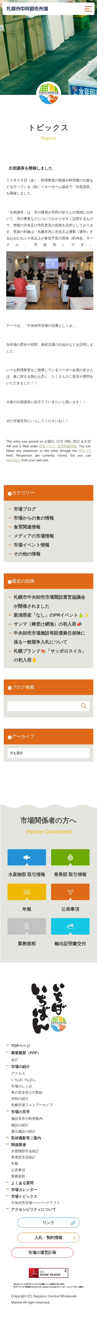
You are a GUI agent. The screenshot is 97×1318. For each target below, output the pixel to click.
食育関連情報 (27, 526)
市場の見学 (20, 1112)
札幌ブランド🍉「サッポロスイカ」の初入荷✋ (50, 655)
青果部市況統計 (23, 1157)
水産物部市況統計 (25, 1151)
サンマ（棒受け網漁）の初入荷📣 (48, 624)
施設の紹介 (20, 1125)
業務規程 (18, 1176)
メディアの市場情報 (34, 535)
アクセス (18, 1073)
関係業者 (18, 1145)
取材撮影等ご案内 (26, 1138)
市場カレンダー (24, 1189)
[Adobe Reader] (48, 1278)
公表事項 (18, 1170)
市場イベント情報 (31, 544)
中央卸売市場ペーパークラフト (35, 1203)
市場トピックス (24, 1196)
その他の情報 (27, 553)
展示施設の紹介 (23, 1131)
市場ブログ (25, 508)
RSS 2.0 (85, 451)
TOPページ (20, 1046)
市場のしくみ (21, 1086)
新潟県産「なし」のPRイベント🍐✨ (51, 615)
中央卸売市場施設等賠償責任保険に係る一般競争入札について (49, 638)
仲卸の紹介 (20, 1099)
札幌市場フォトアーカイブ (32, 1105)
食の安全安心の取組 (27, 1092)
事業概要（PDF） (26, 1053)
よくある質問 (22, 1183)
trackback (13, 460)
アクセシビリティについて (33, 1209)
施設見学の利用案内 (27, 1119)
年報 (14, 1163)
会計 (14, 1060)
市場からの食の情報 (34, 517)
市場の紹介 (20, 1066)
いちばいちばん (23, 1080)
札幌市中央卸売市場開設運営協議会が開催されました (49, 602)
